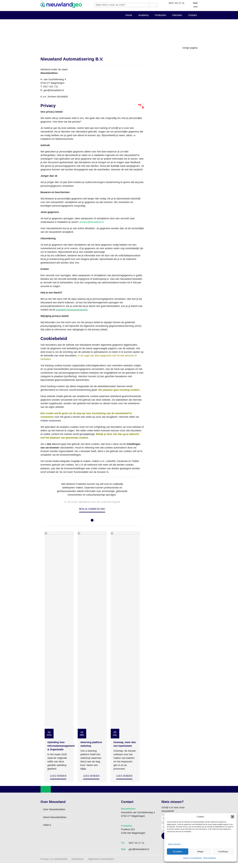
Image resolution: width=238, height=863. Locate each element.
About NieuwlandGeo (54, 817)
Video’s (47, 825)
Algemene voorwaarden (101, 859)
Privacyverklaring (209, 858)
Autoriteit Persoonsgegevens (71, 309)
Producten (160, 15)
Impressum (77, 859)
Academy (143, 15)
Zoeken (153, 5)
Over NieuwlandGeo (54, 809)
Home (128, 15)
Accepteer (177, 851)
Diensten (177, 15)
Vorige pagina (190, 47)
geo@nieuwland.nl (139, 849)
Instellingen (223, 851)
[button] (232, 816)
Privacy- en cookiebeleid (192, 858)
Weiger (200, 851)
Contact (192, 15)
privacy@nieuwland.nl (92, 222)
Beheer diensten (174, 844)
